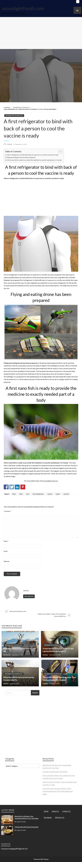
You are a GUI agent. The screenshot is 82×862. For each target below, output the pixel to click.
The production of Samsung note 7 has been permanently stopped (59, 678)
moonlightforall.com (23, 8)
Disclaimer (48, 817)
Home (46, 811)
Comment (7, 511)
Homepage (7, 107)
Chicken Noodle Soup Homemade (55, 772)
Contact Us (66, 811)
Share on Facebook (6, 487)
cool (27, 494)
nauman (9, 144)
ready (58, 494)
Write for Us (59, 817)
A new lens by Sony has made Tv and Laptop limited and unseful (58, 649)
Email (6, 551)
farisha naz (7, 655)
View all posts (29, 596)
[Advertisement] (41, 33)
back (14, 494)
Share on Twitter (11, 487)
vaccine (66, 494)
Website (7, 561)
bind (20, 494)
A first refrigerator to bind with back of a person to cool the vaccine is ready (32, 155)
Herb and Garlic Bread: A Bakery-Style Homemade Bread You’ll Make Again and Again (58, 791)
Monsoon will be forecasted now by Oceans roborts (18, 678)
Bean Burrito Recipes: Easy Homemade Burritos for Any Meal (26, 817)
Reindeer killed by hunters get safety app (19, 649)
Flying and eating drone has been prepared (20, 157)
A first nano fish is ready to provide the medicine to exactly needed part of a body (34, 160)
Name (6, 541)
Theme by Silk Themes (41, 859)
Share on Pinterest (22, 487)
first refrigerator (38, 494)
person (50, 494)
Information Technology (21, 107)
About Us (55, 811)
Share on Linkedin (17, 487)
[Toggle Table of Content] (59, 152)
